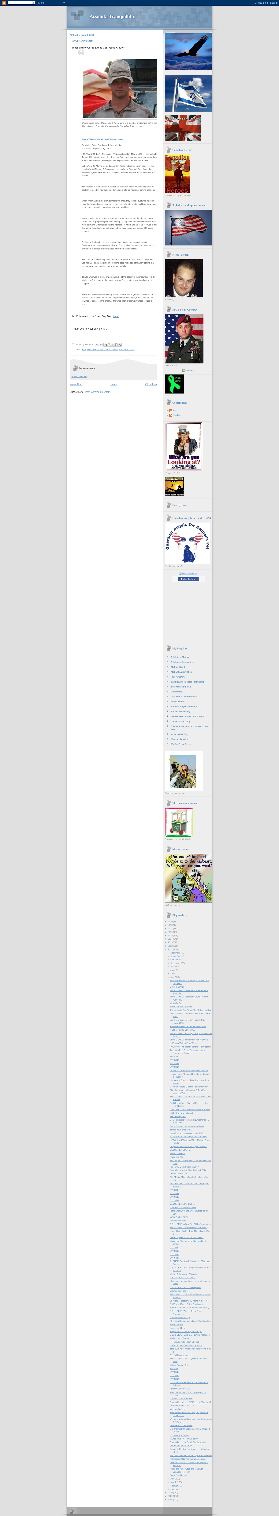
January (174, 1489)
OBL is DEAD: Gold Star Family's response (190, 1335)
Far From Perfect (179, 677)
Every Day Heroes (178, 1475)
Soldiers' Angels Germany (184, 706)
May (172, 977)
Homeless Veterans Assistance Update (188, 1133)
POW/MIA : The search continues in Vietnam (190, 1047)
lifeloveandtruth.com (181, 687)
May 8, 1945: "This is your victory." (186, 1331)
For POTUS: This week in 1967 (184, 1167)
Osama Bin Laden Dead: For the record (188, 1442)
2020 (170, 921)
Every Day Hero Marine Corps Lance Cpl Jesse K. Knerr (108, 349)
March (173, 1482)
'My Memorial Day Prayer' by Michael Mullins (190, 1010)
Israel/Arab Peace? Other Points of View (188, 1136)
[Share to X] (112, 345)
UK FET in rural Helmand (181, 1113)
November (175, 956)
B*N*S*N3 (174, 1063)
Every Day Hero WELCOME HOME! (186, 1237)
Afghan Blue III (178, 667)
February (175, 1486)
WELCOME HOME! (179, 1217)
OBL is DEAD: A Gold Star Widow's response (190, 1224)
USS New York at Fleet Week (183, 1043)
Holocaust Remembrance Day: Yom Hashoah (191, 1455)
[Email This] (105, 345)
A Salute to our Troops (180, 1317)
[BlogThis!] (109, 345)
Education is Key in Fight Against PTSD (188, 1170)
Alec (175, 410)
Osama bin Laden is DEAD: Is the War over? (190, 1402)
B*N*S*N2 (174, 1060)
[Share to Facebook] (116, 345)
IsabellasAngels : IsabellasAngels (187, 682)
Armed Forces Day (179, 1174)
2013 (170, 942)
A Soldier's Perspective (182, 662)
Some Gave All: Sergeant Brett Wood (187, 1126)
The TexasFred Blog (181, 721)
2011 (170, 949)
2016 (170, 932)
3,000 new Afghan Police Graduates (186, 1304)
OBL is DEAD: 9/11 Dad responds (185, 1287)
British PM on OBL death (181, 1425)
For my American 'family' (181, 1445)
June (173, 973)
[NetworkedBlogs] (188, 573)
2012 (170, 946)
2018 (170, 925)
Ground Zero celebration (181, 1398)
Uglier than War (177, 987)
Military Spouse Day (179, 1365)
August (173, 967)
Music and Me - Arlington (181, 1006)
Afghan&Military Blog (181, 672)
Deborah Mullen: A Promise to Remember (189, 1087)
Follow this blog (188, 579)
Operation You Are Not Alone (183, 1207)
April (172, 1479)
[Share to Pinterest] (120, 345)
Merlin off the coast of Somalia (183, 1274)
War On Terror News (181, 744)
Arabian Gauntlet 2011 (180, 1389)
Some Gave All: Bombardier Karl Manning (189, 1040)
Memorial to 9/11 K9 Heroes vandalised (188, 1026)
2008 (170, 1499)
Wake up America (179, 739)
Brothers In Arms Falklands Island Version (189, 1070)
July (172, 970)
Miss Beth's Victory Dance (184, 696)
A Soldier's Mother (180, 657)
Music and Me (176, 1157)
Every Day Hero (177, 1153)
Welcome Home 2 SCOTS (182, 1405)
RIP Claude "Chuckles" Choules (184, 1342)
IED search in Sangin (179, 1435)
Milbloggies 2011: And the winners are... (188, 1459)
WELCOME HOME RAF (181, 1150)
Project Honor (177, 701)
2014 (170, 939)
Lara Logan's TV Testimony (182, 1277)
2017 (170, 928)
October (174, 959)
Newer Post (76, 384)
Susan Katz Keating (180, 711)
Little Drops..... (178, 692)
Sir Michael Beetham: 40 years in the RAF (189, 1301)
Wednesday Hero (178, 1116)
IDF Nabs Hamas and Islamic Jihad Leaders (190, 1321)
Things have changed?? (181, 1130)
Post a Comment (79, 376)
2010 (170, 1492)
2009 (170, 1496)
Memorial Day (176, 1003)
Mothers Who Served (179, 1338)
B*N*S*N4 (174, 1067)
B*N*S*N (174, 1057)
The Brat (177, 415)
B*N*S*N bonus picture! (181, 1355)
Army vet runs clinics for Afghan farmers (188, 1146)
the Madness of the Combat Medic (188, 716)
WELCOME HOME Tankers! (183, 1204)
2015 (170, 935)
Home (113, 384)
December (175, 953)
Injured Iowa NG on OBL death (184, 1439)
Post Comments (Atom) (98, 391)
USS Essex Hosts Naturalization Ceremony (190, 1109)
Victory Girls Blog (179, 734)
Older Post (151, 384)
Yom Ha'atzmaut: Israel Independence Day (189, 1307)
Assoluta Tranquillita (112, 16)
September (175, 963)
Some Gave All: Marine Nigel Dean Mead (188, 1227)
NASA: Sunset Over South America (186, 1345)
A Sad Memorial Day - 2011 (182, 1030)
